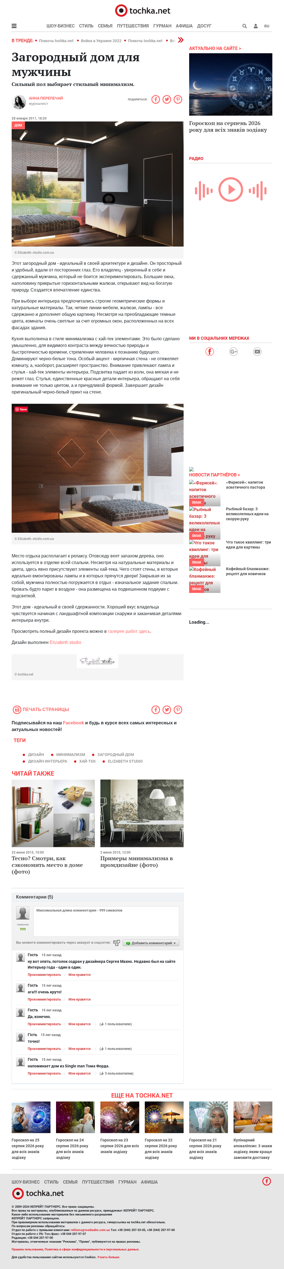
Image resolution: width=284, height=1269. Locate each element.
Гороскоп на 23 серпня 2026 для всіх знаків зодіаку (119, 1146)
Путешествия (133, 26)
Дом (18, 125)
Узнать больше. (108, 1257)
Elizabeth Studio (125, 761)
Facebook (73, 722)
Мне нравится (80, 975)
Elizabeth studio (65, 642)
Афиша (184, 26)
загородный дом (115, 754)
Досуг (204, 26)
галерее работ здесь (129, 631)
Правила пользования (27, 1249)
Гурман (162, 26)
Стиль (86, 26)
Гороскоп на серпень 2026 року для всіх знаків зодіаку (228, 126)
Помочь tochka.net (56, 41)
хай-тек (87, 761)
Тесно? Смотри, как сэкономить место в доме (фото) (47, 864)
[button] (255, 26)
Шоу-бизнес (61, 26)
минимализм (70, 754)
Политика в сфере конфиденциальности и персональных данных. (92, 1249)
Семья (105, 26)
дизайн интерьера (47, 761)
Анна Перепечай (46, 98)
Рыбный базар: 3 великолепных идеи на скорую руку (247, 514)
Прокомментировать (44, 975)
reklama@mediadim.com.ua (90, 1230)
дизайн (36, 754)
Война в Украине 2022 (101, 41)
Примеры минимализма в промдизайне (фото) (136, 861)
